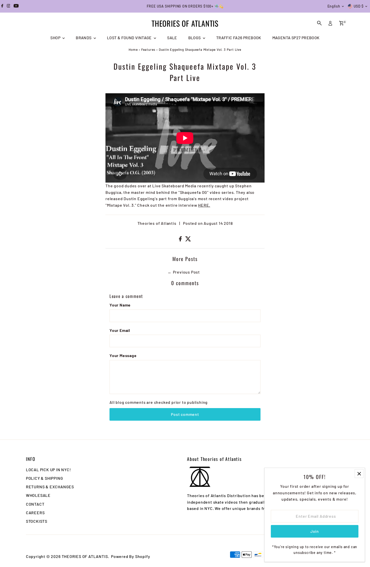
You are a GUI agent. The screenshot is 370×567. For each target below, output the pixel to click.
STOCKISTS (36, 521)
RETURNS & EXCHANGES (50, 486)
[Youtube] (16, 6)
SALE (172, 37)
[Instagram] (9, 6)
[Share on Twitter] (188, 239)
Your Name (120, 304)
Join (314, 531)
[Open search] (319, 23)
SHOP (55, 37)
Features (148, 50)
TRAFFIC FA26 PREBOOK (238, 37)
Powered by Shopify (130, 556)
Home (133, 50)
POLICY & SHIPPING (44, 478)
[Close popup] (359, 473)
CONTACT (35, 504)
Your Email (119, 330)
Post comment (185, 414)
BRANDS (84, 37)
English (333, 6)
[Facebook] (2, 6)
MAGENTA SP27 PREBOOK (296, 37)
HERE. (204, 205)
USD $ (359, 6)
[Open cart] (341, 23)
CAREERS (35, 512)
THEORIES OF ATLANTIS (185, 23)
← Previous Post (184, 272)
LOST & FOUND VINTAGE (130, 37)
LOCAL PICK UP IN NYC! (48, 469)
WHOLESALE (38, 495)
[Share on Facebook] (181, 239)
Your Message (123, 355)
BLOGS (195, 37)
